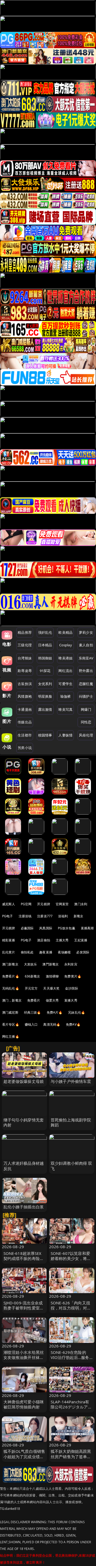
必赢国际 (27, 928)
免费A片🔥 (55, 1012)
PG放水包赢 (66, 928)
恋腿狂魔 (86, 683)
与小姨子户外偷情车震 (71, 1081)
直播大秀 (70, 1000)
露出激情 (45, 709)
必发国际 (82, 952)
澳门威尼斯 (10, 1012)
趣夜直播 (45, 952)
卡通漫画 (25, 709)
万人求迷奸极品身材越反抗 (23, 1165)
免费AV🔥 (73, 1024)
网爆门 (86, 709)
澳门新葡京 (10, 964)
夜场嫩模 (64, 952)
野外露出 (86, 670)
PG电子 (7, 916)
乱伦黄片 (8, 952)
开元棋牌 (43, 904)
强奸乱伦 (45, 632)
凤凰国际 (45, 928)
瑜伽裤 (65, 696)
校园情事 (45, 735)
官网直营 (62, 904)
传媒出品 (25, 722)
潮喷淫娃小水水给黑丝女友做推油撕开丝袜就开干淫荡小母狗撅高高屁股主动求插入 (23, 1360)
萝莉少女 (86, 632)
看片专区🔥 (10, 1024)
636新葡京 (32, 976)
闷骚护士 (86, 696)
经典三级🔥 (32, 1012)
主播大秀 (62, 940)
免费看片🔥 (10, 976)
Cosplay (65, 645)
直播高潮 (87, 928)
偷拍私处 (27, 952)
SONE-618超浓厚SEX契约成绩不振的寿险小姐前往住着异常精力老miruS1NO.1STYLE (23, 1261)
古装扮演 (25, 683)
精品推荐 (25, 632)
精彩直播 (8, 940)
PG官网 (26, 904)
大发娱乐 (30, 964)
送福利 (63, 916)
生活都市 (25, 735)
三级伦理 (25, 645)
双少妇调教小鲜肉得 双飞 (71, 1165)
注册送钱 (25, 916)
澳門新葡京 (50, 964)
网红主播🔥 (10, 1036)
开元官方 (31, 988)
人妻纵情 (65, 735)
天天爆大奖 (51, 988)
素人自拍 (86, 645)
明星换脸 (45, 696)
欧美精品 (65, 632)
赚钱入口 (31, 1024)
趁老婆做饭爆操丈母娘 (23, 1081)
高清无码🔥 (51, 1024)
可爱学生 (65, 683)
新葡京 (78, 916)
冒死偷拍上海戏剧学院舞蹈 (71, 1122)
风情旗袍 (25, 696)
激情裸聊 (52, 976)
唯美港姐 (65, 658)
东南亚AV (86, 658)
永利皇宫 (70, 964)
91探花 (45, 670)
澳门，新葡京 (12, 1000)
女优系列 (45, 683)
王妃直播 (80, 940)
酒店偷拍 (43, 940)
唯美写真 (65, 709)
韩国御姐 (45, 658)
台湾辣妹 (25, 658)
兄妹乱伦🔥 (76, 1012)
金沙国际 (71, 988)
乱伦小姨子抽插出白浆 (23, 1206)
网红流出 (65, 670)
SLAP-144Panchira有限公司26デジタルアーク (71, 1407)
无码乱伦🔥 (10, 988)
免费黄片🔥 (72, 976)
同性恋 (86, 722)
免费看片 (33, 1000)
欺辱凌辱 (25, 670)
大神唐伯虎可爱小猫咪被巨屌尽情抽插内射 (23, 1404)
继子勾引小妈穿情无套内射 (23, 1122)
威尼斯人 (8, 904)
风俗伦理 (86, 735)
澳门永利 (80, 904)
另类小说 (25, 747)
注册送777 (45, 916)
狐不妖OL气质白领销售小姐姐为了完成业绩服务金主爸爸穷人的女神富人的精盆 (24, 1459)
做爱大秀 (52, 1000)
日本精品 (45, 645)
